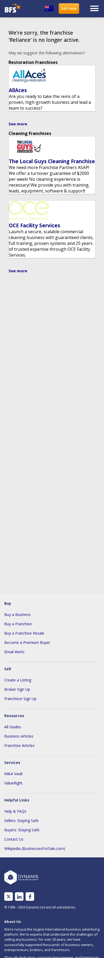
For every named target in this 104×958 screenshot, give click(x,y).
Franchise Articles (19, 745)
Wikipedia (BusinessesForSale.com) (34, 848)
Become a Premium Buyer (27, 642)
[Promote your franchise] (69, 8)
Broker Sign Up (17, 689)
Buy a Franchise (18, 623)
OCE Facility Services (34, 225)
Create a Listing (17, 679)
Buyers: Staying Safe (21, 829)
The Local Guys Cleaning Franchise (52, 161)
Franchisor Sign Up (20, 698)
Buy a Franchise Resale (24, 633)
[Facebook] (30, 896)
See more (18, 123)
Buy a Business (17, 614)
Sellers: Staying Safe (21, 820)
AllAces (18, 90)
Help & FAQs (15, 811)
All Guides (12, 726)
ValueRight (13, 783)
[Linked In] (19, 896)
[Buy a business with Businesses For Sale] (14, 8)
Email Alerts (14, 651)
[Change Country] (49, 8)
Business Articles (18, 736)
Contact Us (13, 839)
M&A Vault (13, 773)
